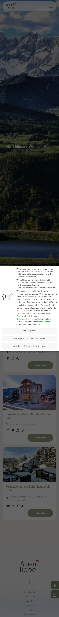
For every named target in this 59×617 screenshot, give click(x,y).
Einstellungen (44, 321)
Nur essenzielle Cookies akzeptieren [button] (29, 338)
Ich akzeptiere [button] (29, 330)
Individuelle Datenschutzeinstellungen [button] (30, 346)
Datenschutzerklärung (26, 319)
